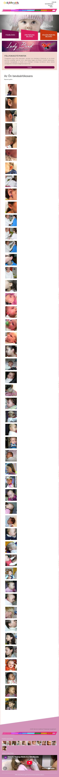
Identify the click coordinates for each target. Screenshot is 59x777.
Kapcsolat (37, 10)
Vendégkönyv (31, 10)
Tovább (29, 67)
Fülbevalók (14, 10)
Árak (20, 10)
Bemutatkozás (7, 10)
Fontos (49, 10)
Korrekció (43, 10)
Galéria (25, 10)
